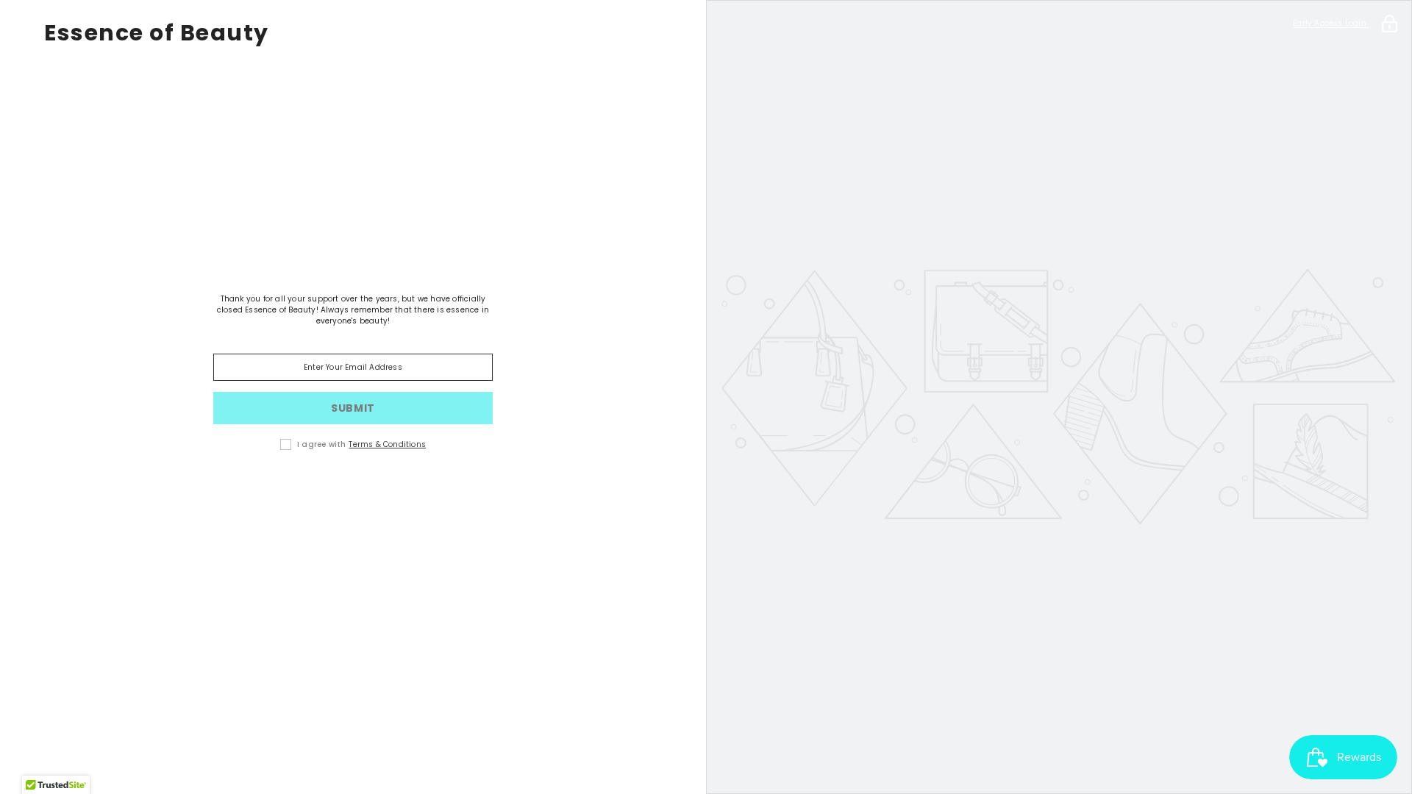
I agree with (321, 444)
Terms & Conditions (387, 444)
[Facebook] (332, 491)
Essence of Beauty (156, 33)
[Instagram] (373, 491)
